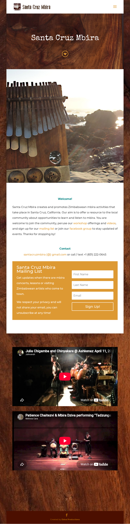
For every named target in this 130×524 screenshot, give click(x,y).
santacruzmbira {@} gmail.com (45, 254)
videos (111, 223)
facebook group (81, 228)
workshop (80, 223)
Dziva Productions (71, 519)
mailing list (46, 228)
